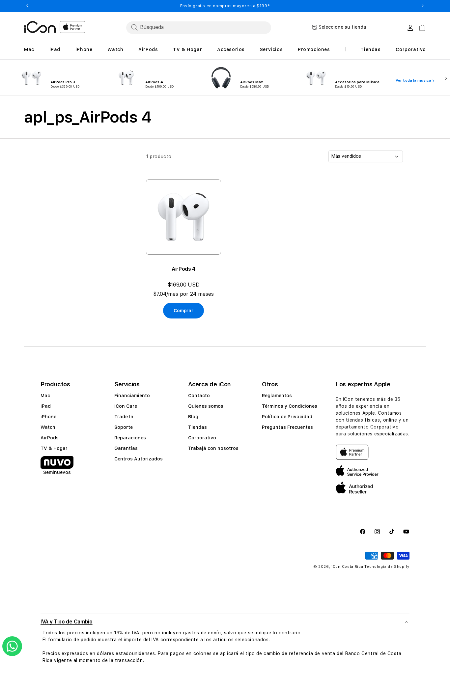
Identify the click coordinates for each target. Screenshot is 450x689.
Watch (48, 427)
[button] (225, 621)
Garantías (126, 448)
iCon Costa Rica (347, 567)
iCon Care (125, 406)
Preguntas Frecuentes (287, 427)
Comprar (183, 310)
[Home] (40, 27)
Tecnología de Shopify (386, 567)
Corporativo (202, 437)
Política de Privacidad (287, 416)
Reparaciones (130, 437)
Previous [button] (27, 6)
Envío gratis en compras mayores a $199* (225, 6)
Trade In (123, 416)
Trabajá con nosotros (213, 448)
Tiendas (197, 427)
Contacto (199, 395)
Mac (45, 395)
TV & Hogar (54, 448)
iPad (46, 406)
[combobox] (198, 27)
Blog (193, 416)
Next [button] (422, 6)
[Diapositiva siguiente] (444, 78)
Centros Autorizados (138, 458)
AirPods (50, 437)
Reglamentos (277, 395)
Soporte (123, 427)
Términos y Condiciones (289, 406)
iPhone (48, 416)
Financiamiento (132, 395)
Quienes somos (205, 406)
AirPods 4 (183, 269)
